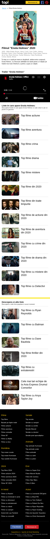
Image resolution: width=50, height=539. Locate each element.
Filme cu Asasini (7, 493)
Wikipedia (18, 534)
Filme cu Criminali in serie (10, 497)
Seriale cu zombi (32, 426)
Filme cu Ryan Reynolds (34, 506)
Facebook (17, 527)
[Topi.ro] (5, 2)
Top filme (4, 419)
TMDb (11, 534)
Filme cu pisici (31, 459)
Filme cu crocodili (7, 516)
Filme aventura (6, 429)
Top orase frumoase (8, 455)
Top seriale (30, 419)
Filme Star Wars (31, 480)
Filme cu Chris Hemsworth (35, 516)
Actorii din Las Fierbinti (9, 513)
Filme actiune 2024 (8, 473)
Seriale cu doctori (32, 432)
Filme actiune (6, 426)
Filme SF (4, 435)
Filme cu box (6, 442)
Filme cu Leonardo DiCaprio (36, 493)
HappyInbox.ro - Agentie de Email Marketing (25, 532)
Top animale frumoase (34, 446)
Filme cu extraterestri (9, 503)
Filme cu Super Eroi (33, 470)
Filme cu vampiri (7, 510)
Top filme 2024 (6, 470)
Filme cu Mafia (6, 439)
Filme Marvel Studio (33, 473)
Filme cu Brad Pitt (32, 497)
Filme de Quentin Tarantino (36, 513)
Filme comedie (6, 432)
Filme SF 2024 (6, 483)
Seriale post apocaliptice (34, 435)
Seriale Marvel (31, 429)
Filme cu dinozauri (8, 500)
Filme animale (31, 452)
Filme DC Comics (32, 477)
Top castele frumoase (9, 459)
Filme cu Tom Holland (34, 500)
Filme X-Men (30, 483)
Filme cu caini (31, 455)
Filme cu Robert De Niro (34, 503)
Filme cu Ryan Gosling (34, 510)
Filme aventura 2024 (8, 477)
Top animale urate (32, 449)
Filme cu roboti (6, 506)
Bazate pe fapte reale (9, 422)
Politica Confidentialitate (25, 536)
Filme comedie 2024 (8, 480)
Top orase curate (7, 452)
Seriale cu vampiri (32, 422)
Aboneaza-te (32, 2)
